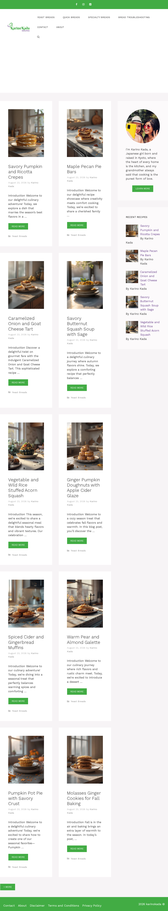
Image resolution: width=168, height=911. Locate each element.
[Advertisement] (84, 70)
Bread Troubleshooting (134, 17)
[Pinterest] (90, 4)
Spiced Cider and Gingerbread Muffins (26, 642)
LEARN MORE (143, 188)
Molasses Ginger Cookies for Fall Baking (84, 798)
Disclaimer (37, 905)
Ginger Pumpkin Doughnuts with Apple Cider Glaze (83, 487)
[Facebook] (76, 4)
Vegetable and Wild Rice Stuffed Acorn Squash (23, 487)
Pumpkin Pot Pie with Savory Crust (25, 798)
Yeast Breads (46, 17)
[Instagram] (83, 4)
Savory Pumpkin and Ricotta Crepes (25, 172)
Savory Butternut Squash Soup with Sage (80, 326)
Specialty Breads (99, 17)
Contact (42, 27)
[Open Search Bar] (38, 37)
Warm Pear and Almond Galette (83, 639)
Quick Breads (71, 17)
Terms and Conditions (63, 905)
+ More (7, 887)
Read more (18, 226)
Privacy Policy (91, 905)
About (60, 27)
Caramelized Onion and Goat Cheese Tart (24, 324)
